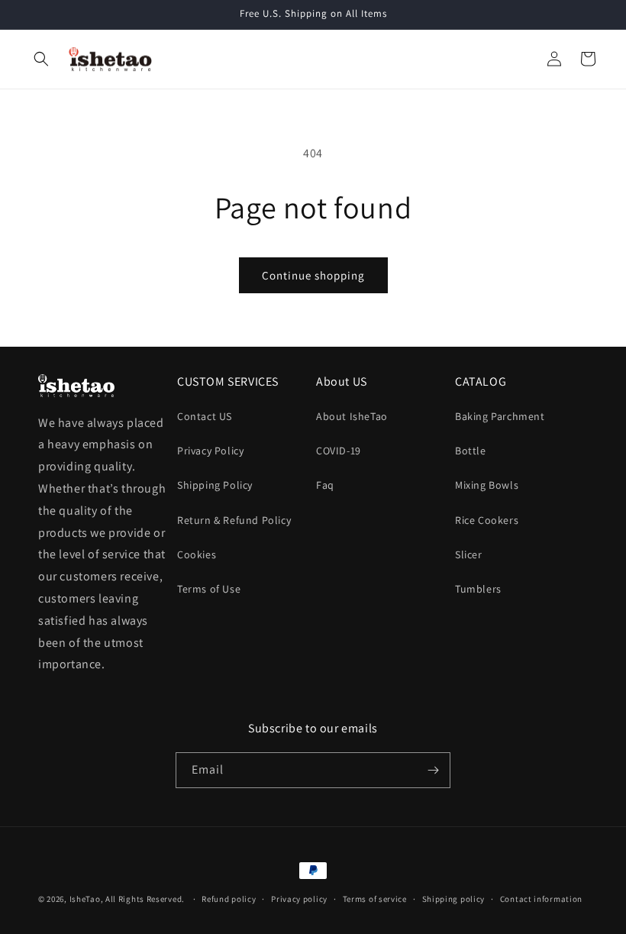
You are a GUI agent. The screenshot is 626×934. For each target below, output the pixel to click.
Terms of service (375, 899)
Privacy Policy (210, 450)
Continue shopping (313, 275)
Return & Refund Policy (234, 520)
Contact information (541, 899)
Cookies (196, 554)
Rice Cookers (486, 520)
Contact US (204, 416)
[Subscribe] (433, 770)
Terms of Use (208, 589)
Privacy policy (299, 899)
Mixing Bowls (486, 485)
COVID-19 (338, 450)
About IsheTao (352, 416)
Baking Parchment (500, 416)
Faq (325, 485)
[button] (41, 59)
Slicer (468, 554)
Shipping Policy (215, 485)
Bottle (470, 450)
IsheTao (85, 899)
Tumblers (478, 589)
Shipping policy (454, 899)
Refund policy (229, 899)
